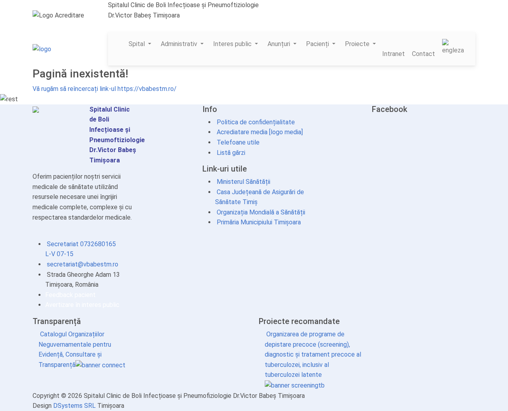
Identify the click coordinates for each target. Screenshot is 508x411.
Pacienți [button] (318, 44)
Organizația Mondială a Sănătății (260, 212)
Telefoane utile (237, 142)
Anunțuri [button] (279, 44)
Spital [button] (137, 44)
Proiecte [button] (358, 44)
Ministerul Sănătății (242, 181)
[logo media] (285, 132)
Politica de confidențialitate (255, 122)
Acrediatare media (241, 132)
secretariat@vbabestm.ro (148, 25)
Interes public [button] (233, 44)
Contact (423, 54)
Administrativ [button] (180, 44)
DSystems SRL (74, 405)
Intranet (393, 54)
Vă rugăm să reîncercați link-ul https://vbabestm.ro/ (105, 89)
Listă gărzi (230, 152)
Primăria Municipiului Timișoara (258, 222)
